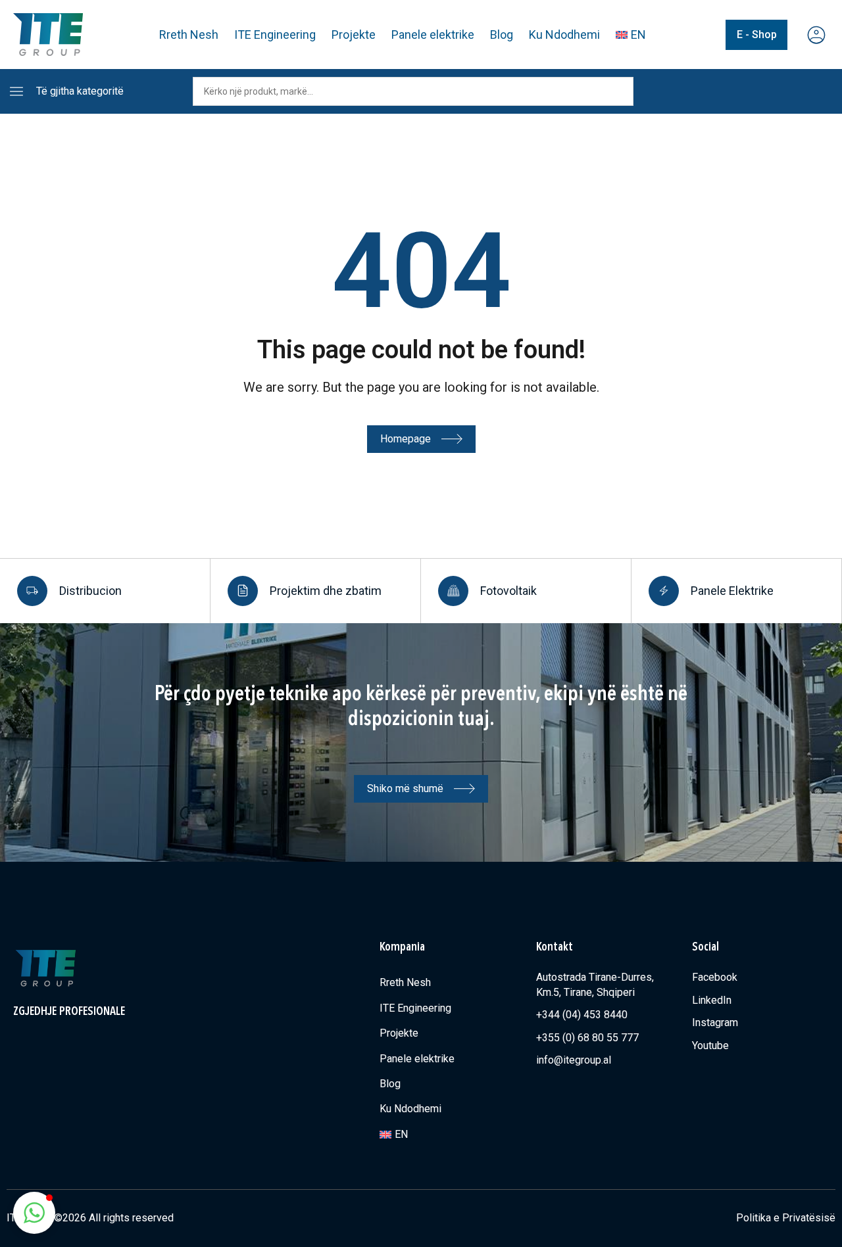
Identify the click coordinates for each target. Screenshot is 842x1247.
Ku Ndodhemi (564, 34)
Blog (501, 34)
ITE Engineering (275, 34)
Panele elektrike (432, 34)
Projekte (354, 34)
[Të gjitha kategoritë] (16, 91)
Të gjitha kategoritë (80, 91)
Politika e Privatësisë (785, 1218)
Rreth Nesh (188, 34)
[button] (34, 1213)
